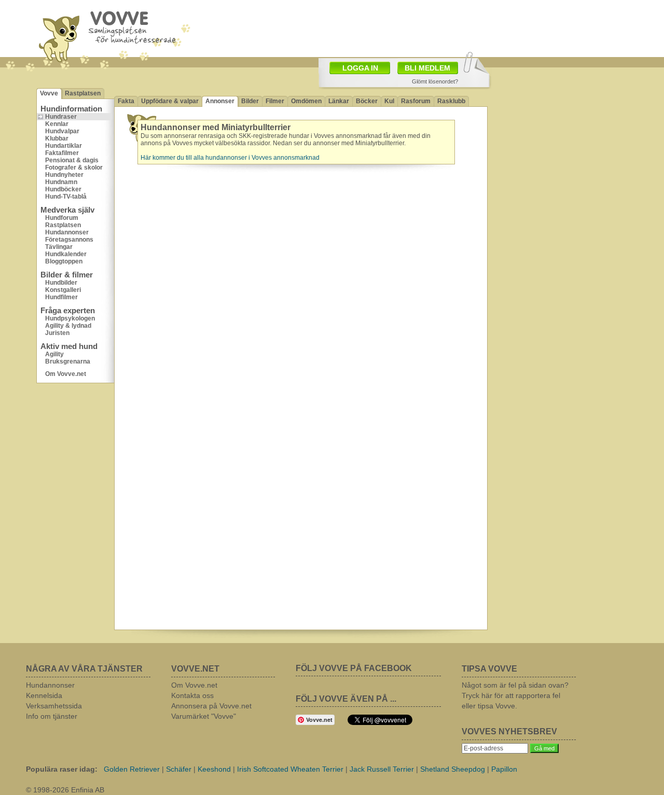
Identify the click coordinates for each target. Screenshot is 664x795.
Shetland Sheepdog (452, 769)
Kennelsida (44, 695)
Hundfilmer (61, 297)
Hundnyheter (64, 174)
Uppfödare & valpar (170, 101)
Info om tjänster (51, 716)
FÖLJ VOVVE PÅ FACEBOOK (354, 668)
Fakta (126, 101)
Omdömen (306, 101)
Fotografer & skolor (74, 167)
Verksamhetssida (54, 706)
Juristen (57, 333)
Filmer (275, 101)
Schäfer (178, 769)
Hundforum (61, 217)
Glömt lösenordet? (435, 81)
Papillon (504, 769)
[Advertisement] (557, 137)
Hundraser (61, 116)
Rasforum (416, 101)
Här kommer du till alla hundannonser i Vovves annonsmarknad (230, 157)
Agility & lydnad (68, 325)
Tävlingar (59, 246)
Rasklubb (451, 101)
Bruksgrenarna (67, 361)
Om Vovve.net (65, 374)
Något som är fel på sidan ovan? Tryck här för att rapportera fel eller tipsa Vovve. (515, 695)
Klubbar (56, 138)
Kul (389, 101)
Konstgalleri (63, 290)
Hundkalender (66, 254)
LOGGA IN (360, 68)
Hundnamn (61, 182)
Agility (54, 354)
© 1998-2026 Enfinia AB (65, 790)
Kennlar (56, 124)
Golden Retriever (132, 769)
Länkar (338, 101)
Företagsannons (69, 239)
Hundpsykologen (70, 318)
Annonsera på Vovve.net (211, 706)
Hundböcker (63, 189)
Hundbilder (61, 282)
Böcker (367, 101)
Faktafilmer (62, 153)
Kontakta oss (192, 695)
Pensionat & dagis (72, 160)
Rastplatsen (83, 93)
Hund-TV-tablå (66, 196)
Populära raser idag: (62, 769)
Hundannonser (67, 232)
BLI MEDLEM (427, 68)
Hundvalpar (62, 131)
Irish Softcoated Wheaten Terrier (290, 769)
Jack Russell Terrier (382, 769)
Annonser (219, 101)
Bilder (250, 101)
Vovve (49, 93)
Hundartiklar (63, 145)
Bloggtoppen (63, 261)
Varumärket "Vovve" (203, 716)
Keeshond (214, 769)
